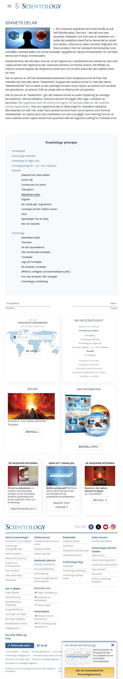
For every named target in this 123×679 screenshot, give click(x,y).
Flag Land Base (99, 569)
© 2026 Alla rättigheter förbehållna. (30, 669)
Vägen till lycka (12, 592)
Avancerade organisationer (105, 564)
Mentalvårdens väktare (16, 623)
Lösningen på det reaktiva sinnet (39, 209)
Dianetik (16, 170)
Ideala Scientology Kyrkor (104, 560)
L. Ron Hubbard (12, 651)
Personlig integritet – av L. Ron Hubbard (34, 165)
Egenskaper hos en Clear (35, 218)
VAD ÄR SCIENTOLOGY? (88, 320)
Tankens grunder (42, 553)
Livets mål (27, 179)
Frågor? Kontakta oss (47, 592)
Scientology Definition (24, 155)
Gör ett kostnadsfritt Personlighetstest (89, 672)
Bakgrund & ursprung (15, 558)
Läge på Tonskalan (31, 261)
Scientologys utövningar (89, 360)
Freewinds (97, 573)
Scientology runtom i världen (104, 549)
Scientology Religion (62, 651)
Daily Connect (100, 537)
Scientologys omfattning (34, 281)
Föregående (13, 303)
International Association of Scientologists (51, 655)
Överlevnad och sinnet (33, 184)
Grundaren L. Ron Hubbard (18, 541)
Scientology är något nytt (25, 160)
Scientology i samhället (88, 376)
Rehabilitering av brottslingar (13, 603)
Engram (25, 199)
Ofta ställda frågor (14, 575)
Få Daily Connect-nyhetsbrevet (44, 617)
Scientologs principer (89, 330)
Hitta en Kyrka (98, 555)
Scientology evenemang (74, 570)
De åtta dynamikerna (32, 247)
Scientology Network (41, 651)
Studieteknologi (12, 597)
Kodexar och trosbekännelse (13, 564)
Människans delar (30, 194)
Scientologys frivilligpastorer (17, 655)
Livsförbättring (41, 573)
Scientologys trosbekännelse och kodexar (89, 372)
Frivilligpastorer (12, 628)
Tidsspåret (27, 189)
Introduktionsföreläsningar (76, 550)
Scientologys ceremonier (89, 364)
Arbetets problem (42, 548)
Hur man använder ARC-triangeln (39, 276)
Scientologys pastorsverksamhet (89, 368)
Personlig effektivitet (44, 568)
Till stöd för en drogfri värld (17, 659)
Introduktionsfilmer (72, 555)
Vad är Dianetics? (13, 553)
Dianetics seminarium (44, 564)
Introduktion (18, 150)
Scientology (18, 233)
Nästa (113, 303)
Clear (24, 214)
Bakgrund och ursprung (89, 326)
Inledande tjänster (45, 560)
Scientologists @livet (101, 541)
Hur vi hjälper (13, 588)
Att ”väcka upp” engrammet (36, 204)
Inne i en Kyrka (12, 570)
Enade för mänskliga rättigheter (46, 659)
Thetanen (26, 242)
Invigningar (68, 565)
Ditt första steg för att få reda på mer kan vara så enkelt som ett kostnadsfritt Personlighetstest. (103, 655)
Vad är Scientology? (17, 537)
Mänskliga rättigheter (15, 618)
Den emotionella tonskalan (35, 252)
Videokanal (10, 580)
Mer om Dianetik (30, 223)
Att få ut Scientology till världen (101, 580)
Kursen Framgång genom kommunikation (46, 580)
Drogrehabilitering (14, 609)
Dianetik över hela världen (35, 174)
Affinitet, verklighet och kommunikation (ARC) (45, 271)
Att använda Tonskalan (33, 266)
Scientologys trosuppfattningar (13, 547)
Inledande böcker (71, 541)
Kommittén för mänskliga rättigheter (21, 663)
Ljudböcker (68, 545)
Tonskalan (26, 257)
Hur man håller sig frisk (16, 636)
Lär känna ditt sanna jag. (80, 645)
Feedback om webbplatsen (42, 599)
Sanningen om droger (15, 614)
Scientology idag (73, 561)
